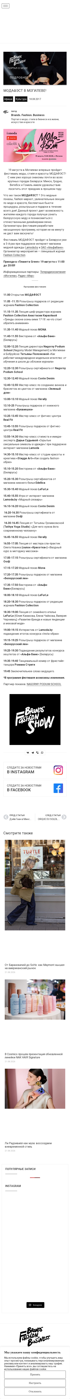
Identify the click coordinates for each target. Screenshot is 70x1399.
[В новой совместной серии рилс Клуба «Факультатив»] (19, 1206)
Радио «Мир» (26, 275)
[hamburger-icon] (5, 5)
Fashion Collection (14, 255)
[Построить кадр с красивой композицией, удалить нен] (50, 1228)
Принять (35, 1374)
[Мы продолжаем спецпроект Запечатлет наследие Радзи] (50, 1269)
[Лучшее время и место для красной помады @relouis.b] (50, 1250)
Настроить (35, 1383)
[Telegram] (33, 753)
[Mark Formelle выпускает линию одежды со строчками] (19, 1269)
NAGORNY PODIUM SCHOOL (44, 684)
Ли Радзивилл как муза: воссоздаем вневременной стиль (28, 1145)
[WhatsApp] (42, 753)
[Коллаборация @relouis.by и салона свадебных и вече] (19, 1289)
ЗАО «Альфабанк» (52, 247)
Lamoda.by (31, 247)
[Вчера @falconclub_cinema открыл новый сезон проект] (19, 1226)
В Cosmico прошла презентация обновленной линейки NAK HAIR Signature (34, 1056)
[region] (35, 1373)
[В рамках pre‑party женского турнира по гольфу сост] (19, 1250)
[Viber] (37, 753)
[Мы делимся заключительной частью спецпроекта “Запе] (50, 1204)
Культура (21, 99)
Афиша (8, 99)
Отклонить (35, 1391)
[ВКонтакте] (28, 753)
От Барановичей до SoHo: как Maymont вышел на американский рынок (34, 966)
